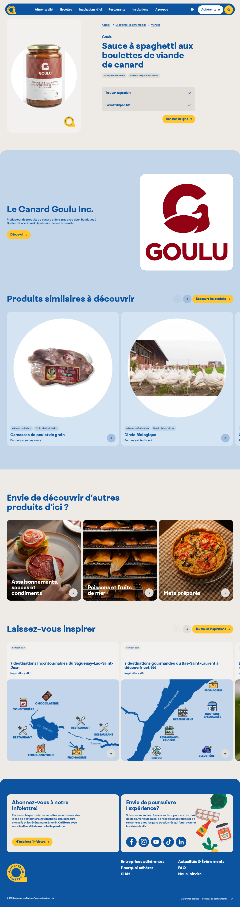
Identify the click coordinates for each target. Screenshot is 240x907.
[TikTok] (168, 842)
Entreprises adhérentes (143, 861)
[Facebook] (131, 842)
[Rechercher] (228, 9)
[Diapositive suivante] (187, 299)
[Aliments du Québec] (11, 9)
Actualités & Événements (201, 861)
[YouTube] (156, 842)
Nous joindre (190, 874)
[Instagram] (144, 842)
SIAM (125, 874)
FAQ (182, 867)
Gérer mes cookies (190, 899)
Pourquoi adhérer (137, 867)
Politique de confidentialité (214, 898)
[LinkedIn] (181, 842)
